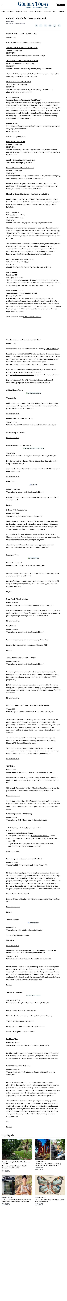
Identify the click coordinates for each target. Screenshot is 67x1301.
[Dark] (2, 5)
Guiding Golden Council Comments (23, 748)
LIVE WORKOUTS (52, 349)
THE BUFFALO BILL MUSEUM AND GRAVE (22, 61)
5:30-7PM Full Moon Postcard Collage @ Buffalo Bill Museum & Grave (49, 1200)
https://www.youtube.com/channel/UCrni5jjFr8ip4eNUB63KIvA (31, 364)
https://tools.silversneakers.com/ (22, 375)
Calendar (10, 11)
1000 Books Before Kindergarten (35, 581)
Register (9, 505)
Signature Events (21, 11)
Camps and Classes (36, 11)
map (19, 50)
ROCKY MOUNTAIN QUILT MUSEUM (20, 259)
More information (12, 414)
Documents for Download (40, 836)
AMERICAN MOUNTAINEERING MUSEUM (22, 48)
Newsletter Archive (50, 11)
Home (3, 11)
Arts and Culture (40, 1161)
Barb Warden (10, 21)
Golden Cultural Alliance (32, 42)
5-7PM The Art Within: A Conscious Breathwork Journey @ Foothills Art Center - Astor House (16, 1200)
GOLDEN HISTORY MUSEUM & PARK (20, 168)
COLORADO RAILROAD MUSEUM (18, 82)
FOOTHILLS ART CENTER (15, 142)
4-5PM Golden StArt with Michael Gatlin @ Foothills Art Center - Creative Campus (48, 1164)
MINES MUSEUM (12, 212)
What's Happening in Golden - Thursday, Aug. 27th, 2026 (16, 1162)
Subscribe (61, 5)
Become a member (13, 796)
